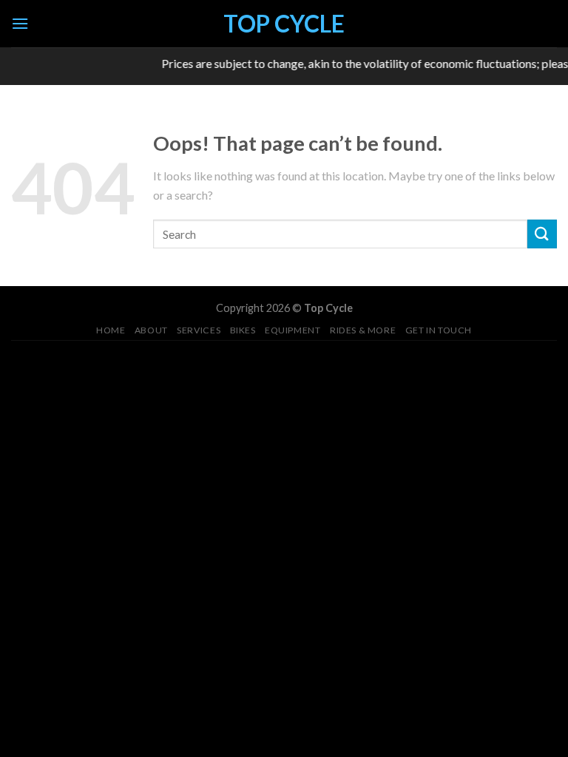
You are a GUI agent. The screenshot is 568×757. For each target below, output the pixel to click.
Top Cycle (284, 23)
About (151, 330)
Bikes (243, 330)
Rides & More (363, 330)
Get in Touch (438, 330)
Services (198, 330)
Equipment (293, 330)
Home (110, 330)
